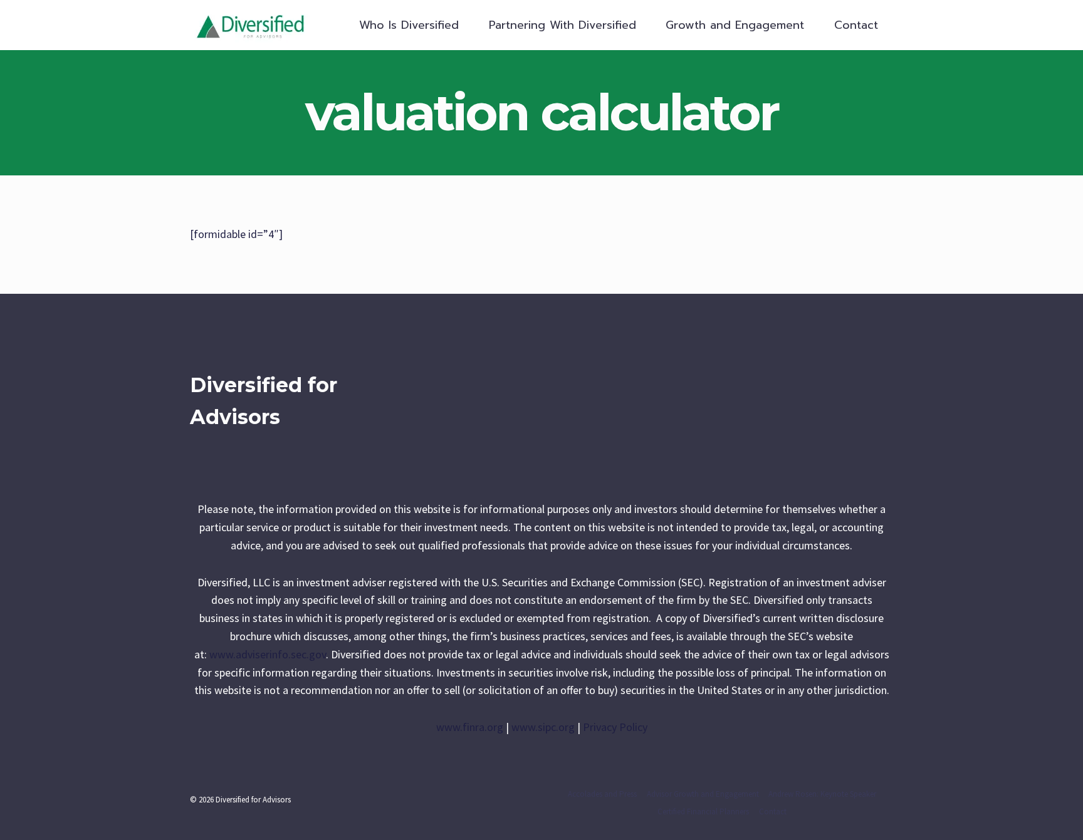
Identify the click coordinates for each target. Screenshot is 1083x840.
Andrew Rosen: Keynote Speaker (822, 794)
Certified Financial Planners (703, 811)
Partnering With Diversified (562, 25)
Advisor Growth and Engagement (703, 794)
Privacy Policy (615, 727)
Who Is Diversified (409, 25)
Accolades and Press (602, 794)
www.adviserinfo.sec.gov (267, 654)
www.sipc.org (543, 727)
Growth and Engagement (735, 25)
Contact (856, 25)
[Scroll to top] (1054, 817)
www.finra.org (469, 727)
